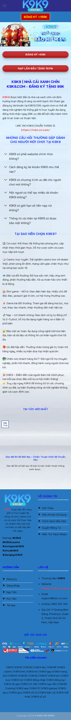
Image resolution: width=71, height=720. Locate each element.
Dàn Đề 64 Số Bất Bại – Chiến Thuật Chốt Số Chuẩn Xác (35, 458)
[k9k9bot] (35, 5)
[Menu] (4, 6)
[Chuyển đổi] (5, 154)
